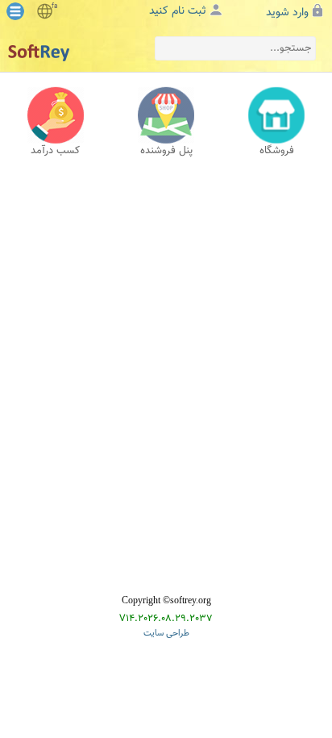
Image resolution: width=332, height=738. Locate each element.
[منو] (15, 11)
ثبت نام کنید (177, 11)
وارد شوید (287, 13)
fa (54, 6)
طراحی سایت (166, 634)
